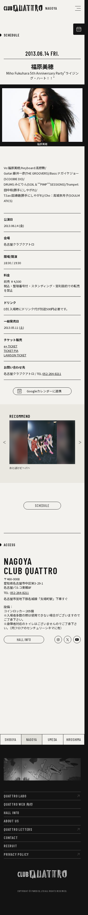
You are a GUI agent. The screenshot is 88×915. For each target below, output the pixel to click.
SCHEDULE (11, 35)
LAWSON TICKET (15, 355)
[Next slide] (80, 442)
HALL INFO (24, 639)
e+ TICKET (10, 346)
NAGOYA (31, 739)
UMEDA (52, 739)
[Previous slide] (4, 442)
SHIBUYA (10, 739)
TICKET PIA (11, 350)
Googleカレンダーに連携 (44, 391)
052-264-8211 (51, 373)
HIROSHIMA (73, 739)
